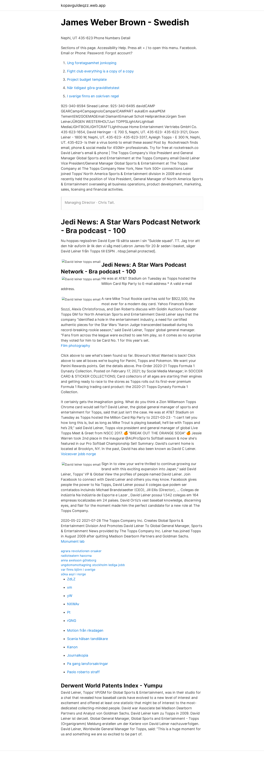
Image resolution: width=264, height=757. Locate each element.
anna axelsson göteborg (78, 560)
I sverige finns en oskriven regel (93, 96)
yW (69, 596)
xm (69, 587)
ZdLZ (71, 579)
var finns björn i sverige (78, 569)
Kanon (72, 647)
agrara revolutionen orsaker (81, 551)
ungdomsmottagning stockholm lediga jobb (93, 565)
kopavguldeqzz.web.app (83, 5)
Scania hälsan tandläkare (87, 639)
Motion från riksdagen (85, 630)
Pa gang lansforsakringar (87, 664)
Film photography (75, 346)
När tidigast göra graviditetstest (93, 88)
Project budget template (87, 79)
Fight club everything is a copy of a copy (100, 71)
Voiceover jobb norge (78, 454)
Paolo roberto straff (83, 672)
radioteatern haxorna (76, 556)
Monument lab (72, 541)
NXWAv (73, 604)
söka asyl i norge (73, 574)
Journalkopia (77, 655)
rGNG (71, 621)
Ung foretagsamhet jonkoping (91, 63)
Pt (69, 612)
